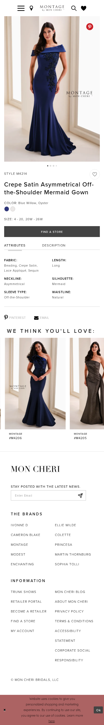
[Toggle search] (74, 8)
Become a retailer (29, 611)
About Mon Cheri (71, 601)
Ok (98, 710)
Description (54, 245)
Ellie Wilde (65, 525)
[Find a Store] (31, 8)
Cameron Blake (25, 534)
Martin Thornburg (73, 554)
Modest (18, 554)
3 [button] (53, 166)
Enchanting (22, 564)
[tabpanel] (52, 89)
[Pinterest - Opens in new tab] (89, 26)
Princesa (63, 544)
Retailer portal (26, 601)
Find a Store (52, 232)
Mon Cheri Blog (70, 591)
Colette (63, 534)
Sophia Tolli (67, 564)
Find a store (23, 621)
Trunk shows (23, 591)
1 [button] (48, 166)
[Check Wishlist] (84, 8)
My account (22, 630)
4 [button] (56, 166)
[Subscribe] (80, 495)
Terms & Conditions (74, 621)
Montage (19, 544)
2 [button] (50, 166)
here (52, 721)
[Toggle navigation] (21, 8)
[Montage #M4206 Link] (30, 389)
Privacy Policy (69, 611)
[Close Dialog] (4, 710)
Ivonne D (19, 525)
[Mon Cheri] (35, 468)
